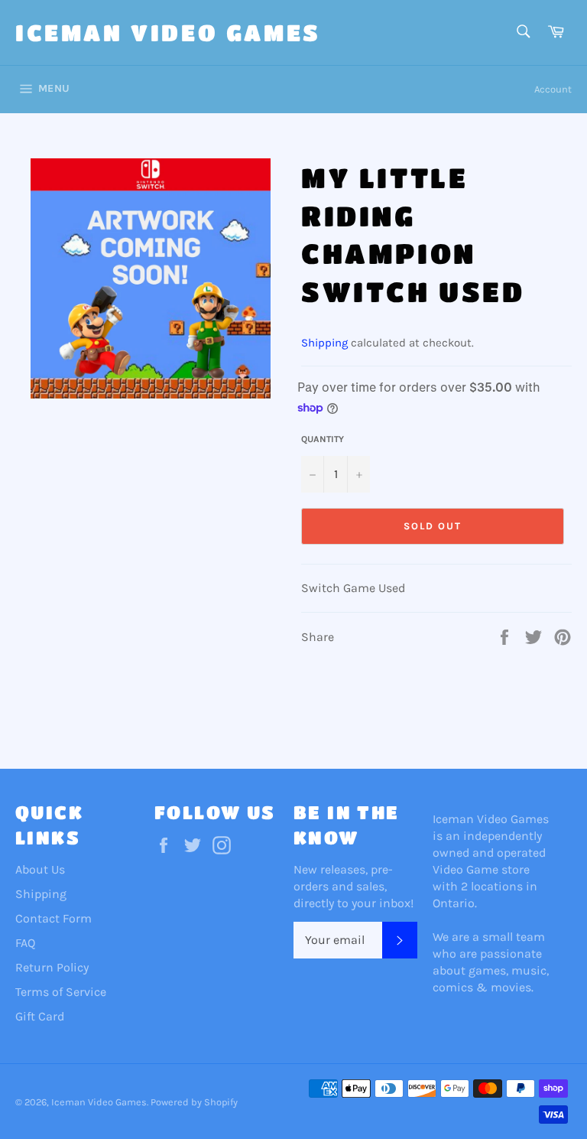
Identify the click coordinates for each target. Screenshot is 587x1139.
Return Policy (52, 967)
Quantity (322, 439)
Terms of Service (60, 991)
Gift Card (39, 1016)
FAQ (25, 943)
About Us (40, 869)
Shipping (324, 343)
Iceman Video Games (168, 32)
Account (553, 89)
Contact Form (53, 918)
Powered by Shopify (194, 1102)
